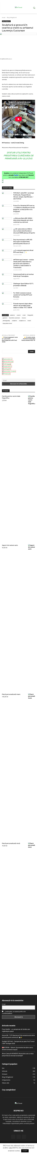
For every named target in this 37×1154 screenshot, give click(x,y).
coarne (19, 315)
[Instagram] (19, 1137)
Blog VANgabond (12, 17)
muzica (24, 318)
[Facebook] (10, 64)
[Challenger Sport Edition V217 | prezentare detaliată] (7, 286)
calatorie (12, 315)
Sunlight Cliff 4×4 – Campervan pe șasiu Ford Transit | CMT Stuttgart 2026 (18, 1042)
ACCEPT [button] (24, 1151)
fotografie (30, 315)
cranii (24, 315)
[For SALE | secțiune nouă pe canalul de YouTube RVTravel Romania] (7, 295)
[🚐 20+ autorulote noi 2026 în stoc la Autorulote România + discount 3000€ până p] (7, 231)
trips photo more (7, 323)
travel (29, 320)
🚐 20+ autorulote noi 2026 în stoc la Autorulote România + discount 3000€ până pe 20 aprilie (24, 231)
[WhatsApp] (24, 64)
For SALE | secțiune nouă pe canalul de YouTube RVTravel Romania (22, 295)
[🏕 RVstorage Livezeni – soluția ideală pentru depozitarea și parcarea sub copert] (7, 262)
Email (3, 1004)
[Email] (28, 64)
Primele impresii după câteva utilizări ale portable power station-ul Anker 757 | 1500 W (22, 305)
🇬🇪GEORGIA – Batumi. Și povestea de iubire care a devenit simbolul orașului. (17, 1048)
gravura (5, 318)
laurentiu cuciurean (14, 318)
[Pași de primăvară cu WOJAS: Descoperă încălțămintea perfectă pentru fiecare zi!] (7, 242)
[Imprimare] (33, 64)
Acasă (3, 17)
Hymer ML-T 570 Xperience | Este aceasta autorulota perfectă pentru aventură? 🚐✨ (18, 1036)
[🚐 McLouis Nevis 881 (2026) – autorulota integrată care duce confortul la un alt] (7, 220)
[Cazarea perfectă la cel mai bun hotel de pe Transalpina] (7, 276)
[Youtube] (24, 1137)
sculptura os (22, 320)
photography (6, 320)
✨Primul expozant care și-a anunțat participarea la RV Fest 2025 (10, 340)
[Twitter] (15, 64)
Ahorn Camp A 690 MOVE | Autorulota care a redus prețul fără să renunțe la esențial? (18, 1054)
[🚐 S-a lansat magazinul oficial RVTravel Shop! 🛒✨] (7, 252)
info (10, 1148)
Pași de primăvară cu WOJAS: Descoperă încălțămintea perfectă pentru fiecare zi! (22, 241)
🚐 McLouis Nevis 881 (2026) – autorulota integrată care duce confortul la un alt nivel (23, 220)
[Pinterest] (19, 64)
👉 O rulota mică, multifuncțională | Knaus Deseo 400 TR (28, 339)
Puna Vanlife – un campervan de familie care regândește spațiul (16, 1030)
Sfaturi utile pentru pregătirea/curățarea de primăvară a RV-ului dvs (18, 155)
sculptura (14, 320)
